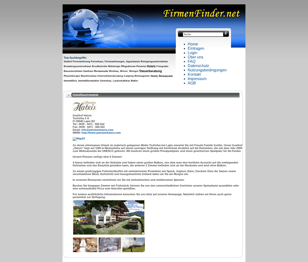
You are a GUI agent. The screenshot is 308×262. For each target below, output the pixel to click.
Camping (129, 76)
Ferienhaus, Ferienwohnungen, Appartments (115, 61)
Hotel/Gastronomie (85, 95)
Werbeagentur (142, 76)
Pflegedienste (128, 66)
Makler (134, 81)
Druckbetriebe (99, 66)
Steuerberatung (150, 71)
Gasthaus (88, 71)
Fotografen (162, 66)
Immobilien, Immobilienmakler (81, 80)
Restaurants (101, 71)
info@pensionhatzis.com (97, 129)
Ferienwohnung (81, 61)
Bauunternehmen (73, 71)
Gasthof (68, 61)
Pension (141, 66)
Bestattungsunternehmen (77, 66)
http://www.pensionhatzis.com (101, 132)
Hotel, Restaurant (162, 76)
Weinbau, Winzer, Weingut (123, 71)
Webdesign (114, 66)
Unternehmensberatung (110, 76)
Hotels (151, 66)
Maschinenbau (89, 76)
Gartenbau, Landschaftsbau (115, 81)
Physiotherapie (72, 76)
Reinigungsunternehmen (154, 61)
